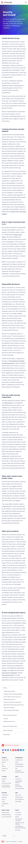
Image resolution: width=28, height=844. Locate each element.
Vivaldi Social (5, 795)
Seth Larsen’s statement (9, 673)
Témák (3, 801)
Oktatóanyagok (19, 797)
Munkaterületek (19, 764)
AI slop (4, 670)
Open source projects (9, 707)
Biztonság (17, 830)
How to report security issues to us (12, 696)
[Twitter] (11, 750)
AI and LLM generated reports (11, 710)
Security (5, 687)
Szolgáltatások (18, 760)
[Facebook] (18, 750)
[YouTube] (13, 750)
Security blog (6, 734)
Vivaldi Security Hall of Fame (10, 726)
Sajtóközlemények (6, 814)
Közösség (4, 797)
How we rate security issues (10, 715)
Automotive (4, 768)
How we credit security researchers (12, 702)
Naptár (3, 781)
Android (4, 762)
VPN (16, 768)
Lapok (16, 762)
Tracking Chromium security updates (13, 694)
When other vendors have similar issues (14, 705)
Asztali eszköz (5, 760)
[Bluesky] (5, 750)
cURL (12, 670)
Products (6, 718)
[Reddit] (3, 752)
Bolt (3, 805)
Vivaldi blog (18, 779)
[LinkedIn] (21, 750)
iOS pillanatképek (19, 788)
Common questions (8, 730)
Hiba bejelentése (19, 799)
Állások (17, 816)
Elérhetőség (18, 801)
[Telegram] (23, 750)
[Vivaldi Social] (3, 750)
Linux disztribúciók (6, 816)
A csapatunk (18, 814)
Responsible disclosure (9, 699)
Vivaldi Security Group (9, 691)
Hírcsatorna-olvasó (6, 783)
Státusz (21, 841)
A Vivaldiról (18, 812)
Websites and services (9, 721)
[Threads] (8, 750)
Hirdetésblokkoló (19, 766)
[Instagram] (16, 750)
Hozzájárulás (5, 803)
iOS (3, 764)
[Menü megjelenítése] (26, 2)
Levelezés (4, 779)
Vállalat (3, 766)
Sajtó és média (5, 812)
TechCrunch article (8, 675)
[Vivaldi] (6, 2)
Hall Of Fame (8, 403)
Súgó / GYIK (18, 795)
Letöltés (4, 770)
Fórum (3, 799)
